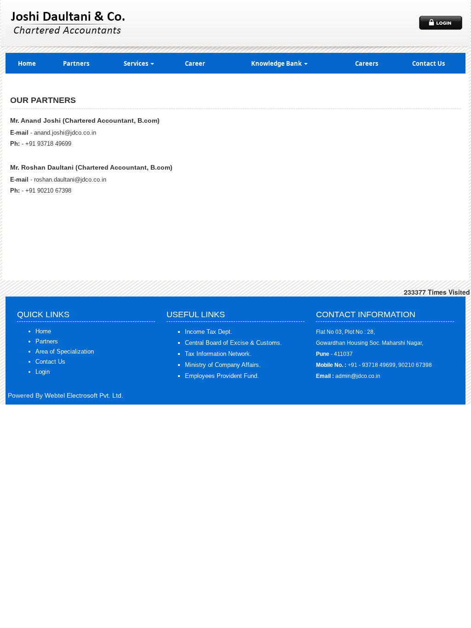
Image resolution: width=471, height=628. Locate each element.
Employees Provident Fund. (222, 375)
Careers (366, 63)
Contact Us (428, 63)
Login (42, 371)
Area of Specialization (64, 351)
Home (27, 63)
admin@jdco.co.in (357, 376)
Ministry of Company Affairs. (223, 364)
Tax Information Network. (218, 353)
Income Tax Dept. (208, 331)
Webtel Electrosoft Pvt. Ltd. (84, 395)
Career (195, 63)
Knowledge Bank (277, 63)
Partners (76, 63)
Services (136, 63)
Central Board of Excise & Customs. (233, 342)
